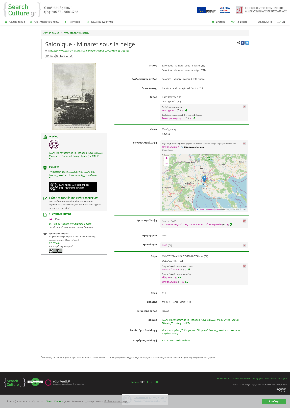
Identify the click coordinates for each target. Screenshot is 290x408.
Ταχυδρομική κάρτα (173, 118)
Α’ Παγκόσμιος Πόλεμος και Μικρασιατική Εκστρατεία (192, 224)
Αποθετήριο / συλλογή (143, 330)
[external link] (50, 159)
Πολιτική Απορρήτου (240, 378)
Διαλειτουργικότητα (101, 21)
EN (283, 21)
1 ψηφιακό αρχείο (60, 213)
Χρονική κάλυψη (147, 220)
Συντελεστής (149, 88)
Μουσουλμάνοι (170, 269)
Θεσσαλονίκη (169, 147)
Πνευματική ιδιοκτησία (276, 378)
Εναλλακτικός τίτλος (144, 79)
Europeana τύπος (147, 311)
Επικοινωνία (264, 21)
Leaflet (201, 209)
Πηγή (154, 293)
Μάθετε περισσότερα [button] (116, 401)
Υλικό (153, 129)
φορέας (53, 136)
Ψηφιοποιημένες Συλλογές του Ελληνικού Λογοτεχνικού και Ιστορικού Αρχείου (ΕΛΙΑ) (72, 173)
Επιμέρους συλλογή (145, 340)
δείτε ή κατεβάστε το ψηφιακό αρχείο (70, 223)
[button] (204, 178)
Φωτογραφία (169, 110)
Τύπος (153, 97)
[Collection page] (44, 168)
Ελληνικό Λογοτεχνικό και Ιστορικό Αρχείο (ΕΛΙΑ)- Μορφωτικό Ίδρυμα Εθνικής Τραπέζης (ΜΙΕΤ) (76, 154)
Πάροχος (152, 319)
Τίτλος (153, 65)
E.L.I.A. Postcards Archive (176, 340)
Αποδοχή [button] (274, 401)
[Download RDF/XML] (57, 56)
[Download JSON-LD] (71, 56)
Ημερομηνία (149, 235)
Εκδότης (152, 301)
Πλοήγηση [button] (74, 21)
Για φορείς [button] (241, 21)
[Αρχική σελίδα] (40, 9)
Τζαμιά (166, 277)
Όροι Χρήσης (257, 378)
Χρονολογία (150, 244)
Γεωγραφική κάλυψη (144, 142)
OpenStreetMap (213, 209)
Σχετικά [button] (220, 21)
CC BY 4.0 (54, 243)
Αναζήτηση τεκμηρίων (46, 21)
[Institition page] (45, 137)
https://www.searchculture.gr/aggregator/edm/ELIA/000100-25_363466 (89, 50)
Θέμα (154, 256)
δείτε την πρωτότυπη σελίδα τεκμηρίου (73, 197)
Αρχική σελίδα (16, 21)
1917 (165, 245)
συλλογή (54, 166)
